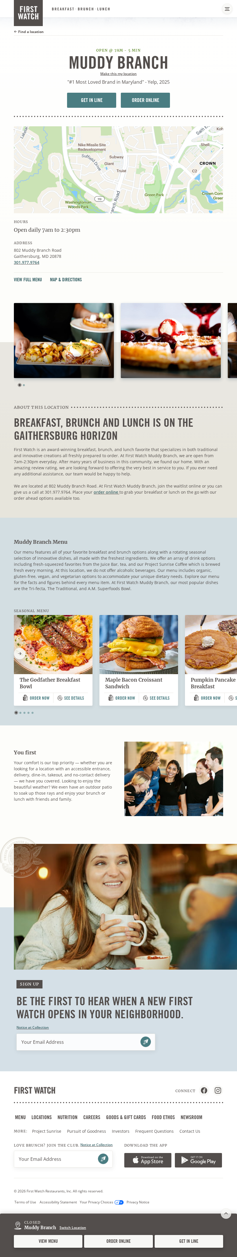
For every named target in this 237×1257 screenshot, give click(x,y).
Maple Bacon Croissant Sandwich (133, 683)
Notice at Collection (32, 1027)
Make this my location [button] (118, 74)
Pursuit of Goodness (87, 1131)
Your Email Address (42, 1042)
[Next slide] (19, 653)
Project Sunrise (46, 1131)
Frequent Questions (154, 1131)
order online (106, 492)
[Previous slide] (14, 653)
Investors (121, 1131)
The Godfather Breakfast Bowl (50, 683)
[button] (19, 385)
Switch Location (73, 1227)
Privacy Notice (138, 1202)
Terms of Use (25, 1202)
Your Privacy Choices (96, 1202)
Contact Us (189, 1131)
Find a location (30, 31)
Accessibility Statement (58, 1202)
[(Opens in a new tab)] (118, 169)
